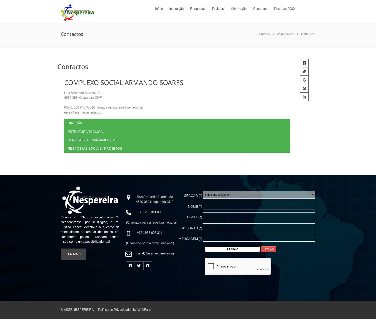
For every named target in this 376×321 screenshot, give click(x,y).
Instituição (176, 8)
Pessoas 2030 (284, 8)
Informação (238, 8)
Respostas (198, 8)
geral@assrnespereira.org (82, 112)
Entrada (264, 34)
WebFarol (144, 309)
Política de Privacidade (114, 309)
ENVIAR (232, 249)
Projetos (218, 8)
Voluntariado (285, 34)
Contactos (260, 8)
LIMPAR (269, 249)
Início (159, 8)
